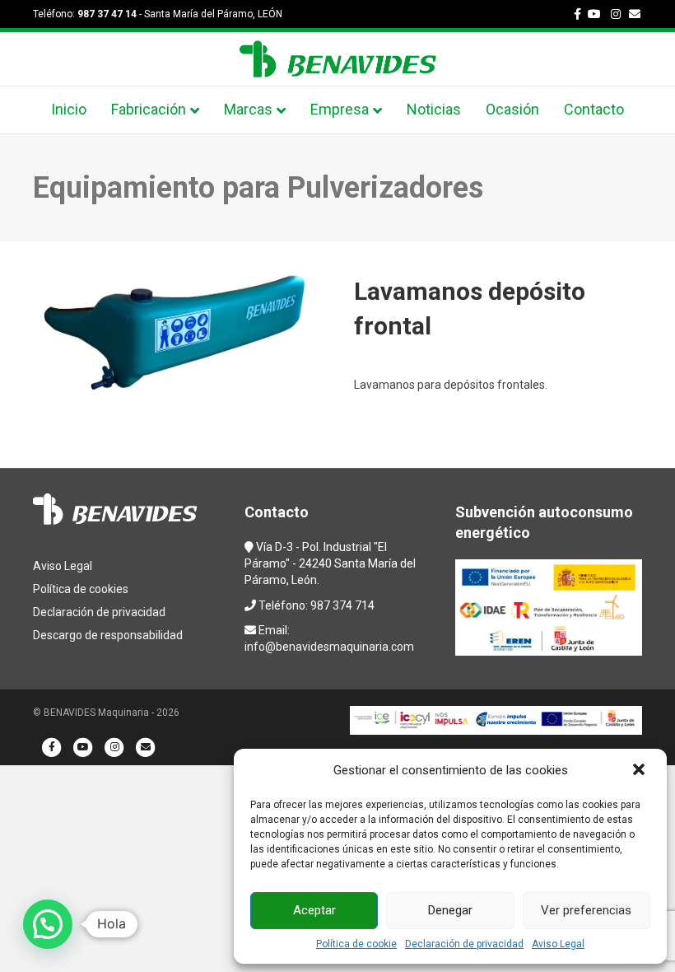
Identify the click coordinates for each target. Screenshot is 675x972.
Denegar (450, 910)
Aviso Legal (558, 944)
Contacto (594, 109)
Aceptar (314, 910)
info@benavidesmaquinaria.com (329, 646)
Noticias (434, 109)
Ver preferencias (586, 910)
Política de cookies (80, 589)
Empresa (339, 109)
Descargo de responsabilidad (108, 635)
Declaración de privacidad (464, 944)
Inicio (68, 109)
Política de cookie (356, 944)
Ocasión (512, 109)
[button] (640, 771)
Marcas (248, 109)
